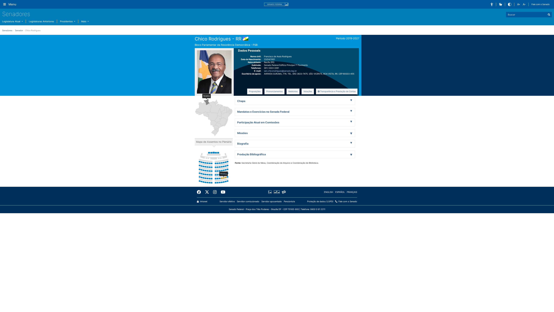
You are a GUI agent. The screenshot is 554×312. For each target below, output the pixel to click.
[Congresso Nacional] (277, 192)
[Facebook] (200, 192)
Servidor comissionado (248, 201)
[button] (491, 4)
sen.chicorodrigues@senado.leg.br (280, 71)
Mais (84, 21)
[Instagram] (215, 192)
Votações (307, 91)
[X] (207, 192)
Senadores (16, 13)
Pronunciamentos (274, 91)
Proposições (255, 91)
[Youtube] (222, 192)
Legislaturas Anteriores (41, 21)
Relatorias (293, 91)
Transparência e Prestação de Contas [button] (338, 91)
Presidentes (66, 21)
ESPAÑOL (340, 192)
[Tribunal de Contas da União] (283, 192)
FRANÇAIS (352, 192)
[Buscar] (549, 14)
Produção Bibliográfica (251, 154)
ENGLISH (328, 192)
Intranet (203, 201)
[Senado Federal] (276, 4)
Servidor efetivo (227, 201)
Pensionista (289, 201)
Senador (19, 30)
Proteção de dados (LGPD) (320, 201)
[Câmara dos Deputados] (270, 192)
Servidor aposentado (271, 201)
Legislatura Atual (11, 21)
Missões (242, 133)
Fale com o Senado (540, 4)
